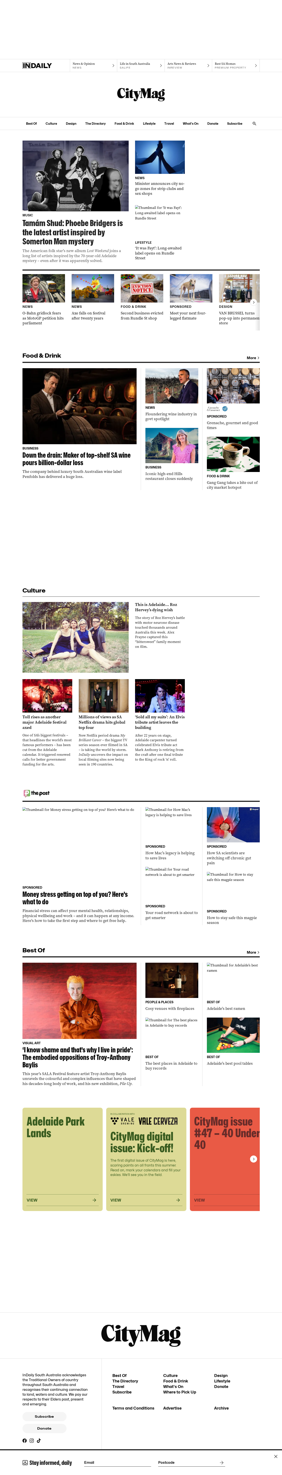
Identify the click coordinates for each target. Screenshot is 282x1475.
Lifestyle (149, 123)
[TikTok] (39, 1440)
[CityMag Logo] (141, 94)
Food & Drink (124, 123)
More (251, 358)
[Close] (275, 1456)
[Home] (46, 65)
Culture (51, 123)
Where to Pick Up (179, 1392)
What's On (191, 123)
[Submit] (220, 1463)
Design (71, 123)
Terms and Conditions (133, 1408)
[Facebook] (24, 1440)
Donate (212, 123)
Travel (169, 123)
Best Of (31, 123)
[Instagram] (32, 1440)
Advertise (172, 1408)
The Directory (95, 123)
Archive (221, 1408)
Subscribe (234, 123)
